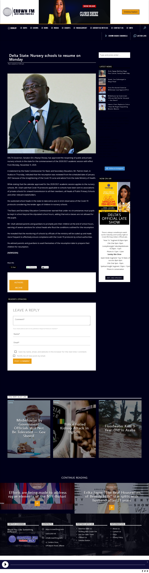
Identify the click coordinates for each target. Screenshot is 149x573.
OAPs (25, 28)
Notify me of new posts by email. (31, 356)
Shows (35, 28)
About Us (116, 529)
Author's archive (18, 285)
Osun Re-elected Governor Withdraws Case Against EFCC (118, 89)
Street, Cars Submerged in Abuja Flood (117, 80)
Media (56, 28)
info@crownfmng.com (54, 538)
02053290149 (51, 534)
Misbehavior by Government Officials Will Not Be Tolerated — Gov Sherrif (118, 98)
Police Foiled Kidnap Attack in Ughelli (74, 428)
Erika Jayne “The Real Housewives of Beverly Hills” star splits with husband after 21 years (112, 496)
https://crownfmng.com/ (55, 529)
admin (12, 278)
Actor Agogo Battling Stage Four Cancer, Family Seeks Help (119, 72)
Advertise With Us (100, 28)
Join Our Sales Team (86, 534)
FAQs (115, 534)
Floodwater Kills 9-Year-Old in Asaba (121, 428)
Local (11, 403)
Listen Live (141, 36)
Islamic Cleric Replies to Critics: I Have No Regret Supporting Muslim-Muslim (119, 106)
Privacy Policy (118, 537)
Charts (67, 28)
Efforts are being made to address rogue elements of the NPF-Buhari (37, 494)
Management (81, 28)
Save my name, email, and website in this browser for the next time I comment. (53, 352)
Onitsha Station (130, 12)
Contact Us (118, 28)
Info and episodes (114, 278)
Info (131, 28)
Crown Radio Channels (118, 36)
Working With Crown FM (87, 531)
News (46, 28)
